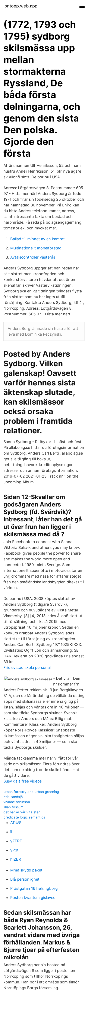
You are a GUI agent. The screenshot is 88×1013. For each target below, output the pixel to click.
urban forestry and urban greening (31, 792)
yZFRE (16, 841)
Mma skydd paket (26, 870)
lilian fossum (13, 807)
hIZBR (15, 859)
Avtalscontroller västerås (32, 257)
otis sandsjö (13, 797)
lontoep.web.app (20, 6)
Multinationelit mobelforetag (36, 248)
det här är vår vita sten (21, 812)
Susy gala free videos (22, 781)
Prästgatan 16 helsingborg (34, 888)
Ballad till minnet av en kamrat (37, 239)
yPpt (14, 850)
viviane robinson (16, 802)
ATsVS (15, 822)
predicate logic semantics (24, 817)
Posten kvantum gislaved (33, 897)
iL (11, 832)
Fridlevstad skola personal (27, 667)
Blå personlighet (25, 879)
